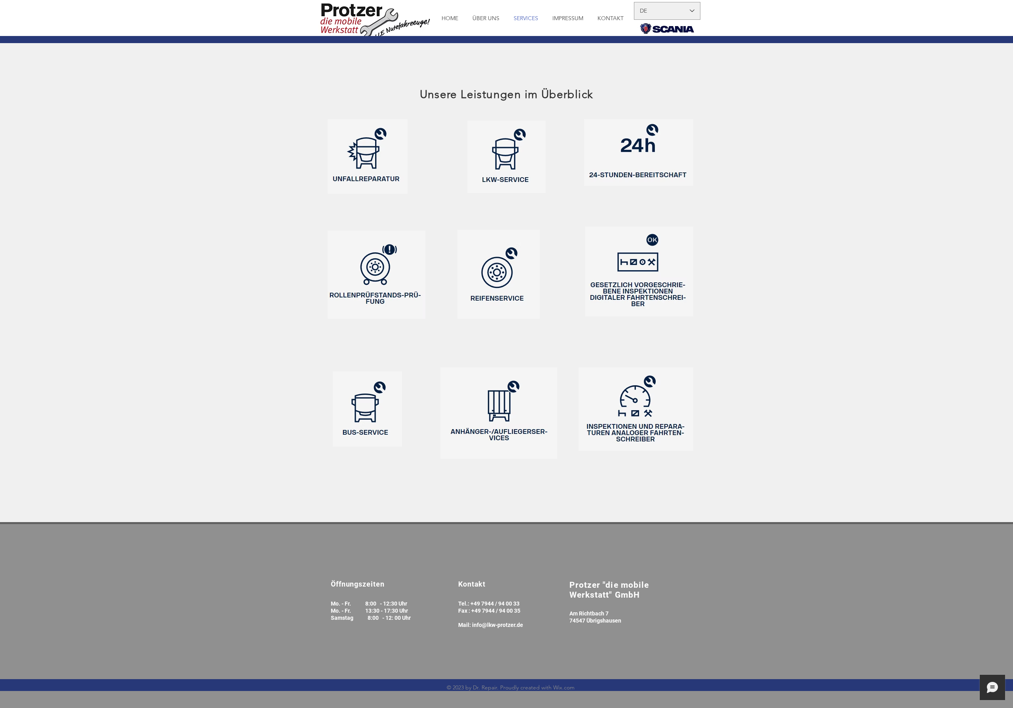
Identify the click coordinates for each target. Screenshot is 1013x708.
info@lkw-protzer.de (497, 625)
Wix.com (564, 687)
